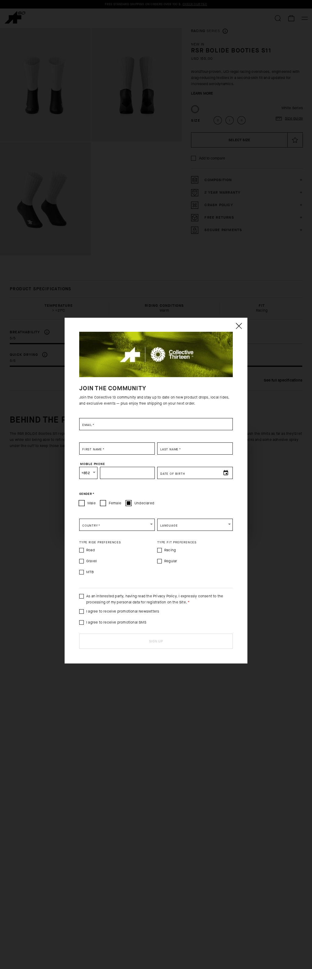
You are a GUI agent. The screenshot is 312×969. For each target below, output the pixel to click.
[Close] (238, 326)
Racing (170, 550)
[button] (117, 525)
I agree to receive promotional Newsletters (122, 611)
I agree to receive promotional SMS (116, 622)
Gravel (91, 561)
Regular (170, 561)
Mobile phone (92, 463)
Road (90, 550)
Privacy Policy (164, 596)
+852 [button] (85, 472)
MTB (90, 572)
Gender (86, 493)
